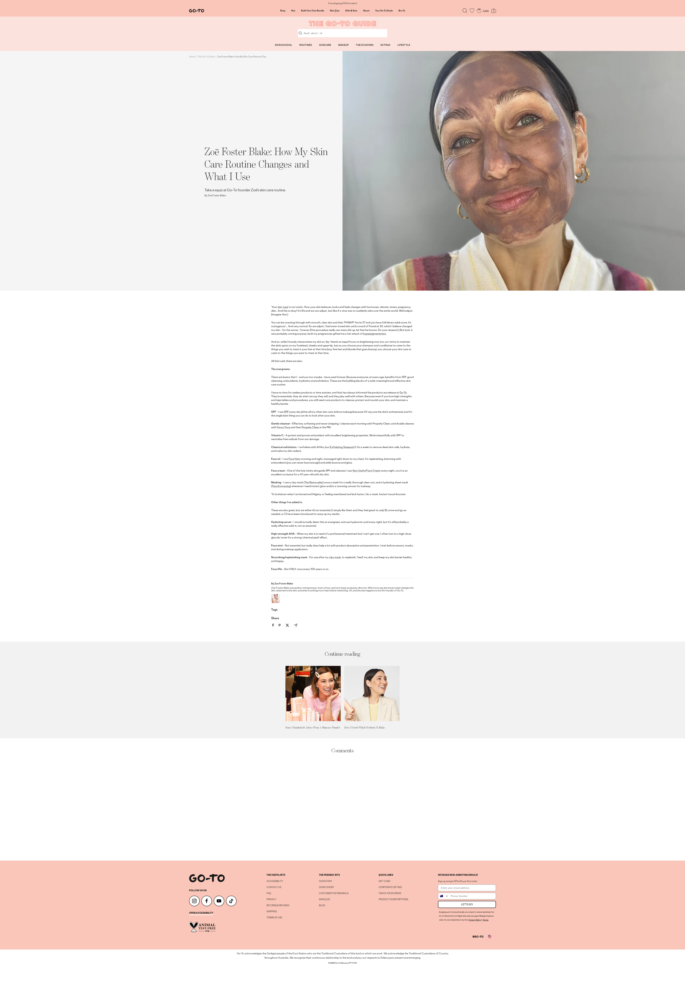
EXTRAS (385, 45)
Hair (293, 11)
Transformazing (281, 486)
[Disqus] (342, 807)
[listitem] (273, 625)
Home (192, 56)
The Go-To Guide (206, 56)
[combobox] (443, 896)
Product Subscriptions (393, 899)
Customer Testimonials (334, 893)
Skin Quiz (334, 11)
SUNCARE (325, 45)
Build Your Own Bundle (312, 11)
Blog (322, 905)
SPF (286, 411)
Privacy (271, 899)
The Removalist (313, 482)
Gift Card (384, 881)
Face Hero (294, 458)
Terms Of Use (274, 918)
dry (327, 341)
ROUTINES (305, 45)
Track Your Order (390, 893)
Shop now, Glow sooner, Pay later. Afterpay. (342, 3)
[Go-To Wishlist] (472, 10)
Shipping (272, 911)
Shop (282, 11)
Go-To (403, 392)
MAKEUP (343, 45)
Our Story (325, 881)
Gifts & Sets (351, 11)
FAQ (269, 893)
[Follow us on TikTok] (231, 901)
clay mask (335, 557)
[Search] (465, 10)
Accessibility (275, 881)
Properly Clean (310, 427)
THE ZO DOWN (364, 45)
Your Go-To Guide (384, 11)
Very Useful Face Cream (366, 470)
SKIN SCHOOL (283, 45)
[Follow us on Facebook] (207, 901)
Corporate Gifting (390, 887)
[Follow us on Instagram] (194, 901)
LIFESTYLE (403, 45)
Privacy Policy (475, 920)
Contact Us (274, 887)
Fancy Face (283, 427)
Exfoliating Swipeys (341, 447)
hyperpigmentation (374, 333)
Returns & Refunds (278, 905)
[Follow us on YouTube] (219, 901)
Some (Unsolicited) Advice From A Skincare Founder (312, 727)
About (366, 11)
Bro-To (402, 11)
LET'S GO (467, 904)
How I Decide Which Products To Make (364, 727)
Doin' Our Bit (326, 887)
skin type (283, 306)
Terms (485, 920)
